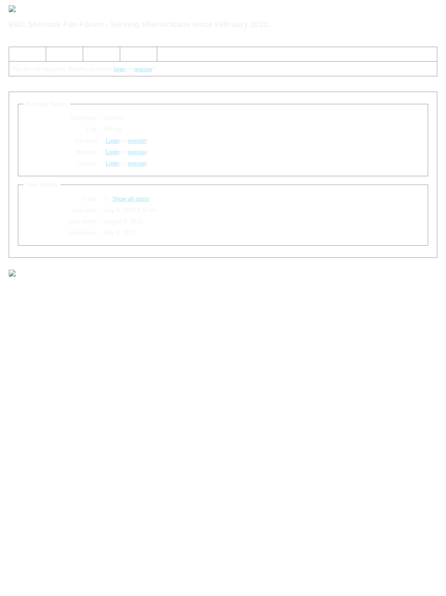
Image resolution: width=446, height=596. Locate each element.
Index (20, 55)
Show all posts (130, 198)
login (119, 69)
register (143, 69)
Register (97, 55)
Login (130, 55)
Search (59, 55)
